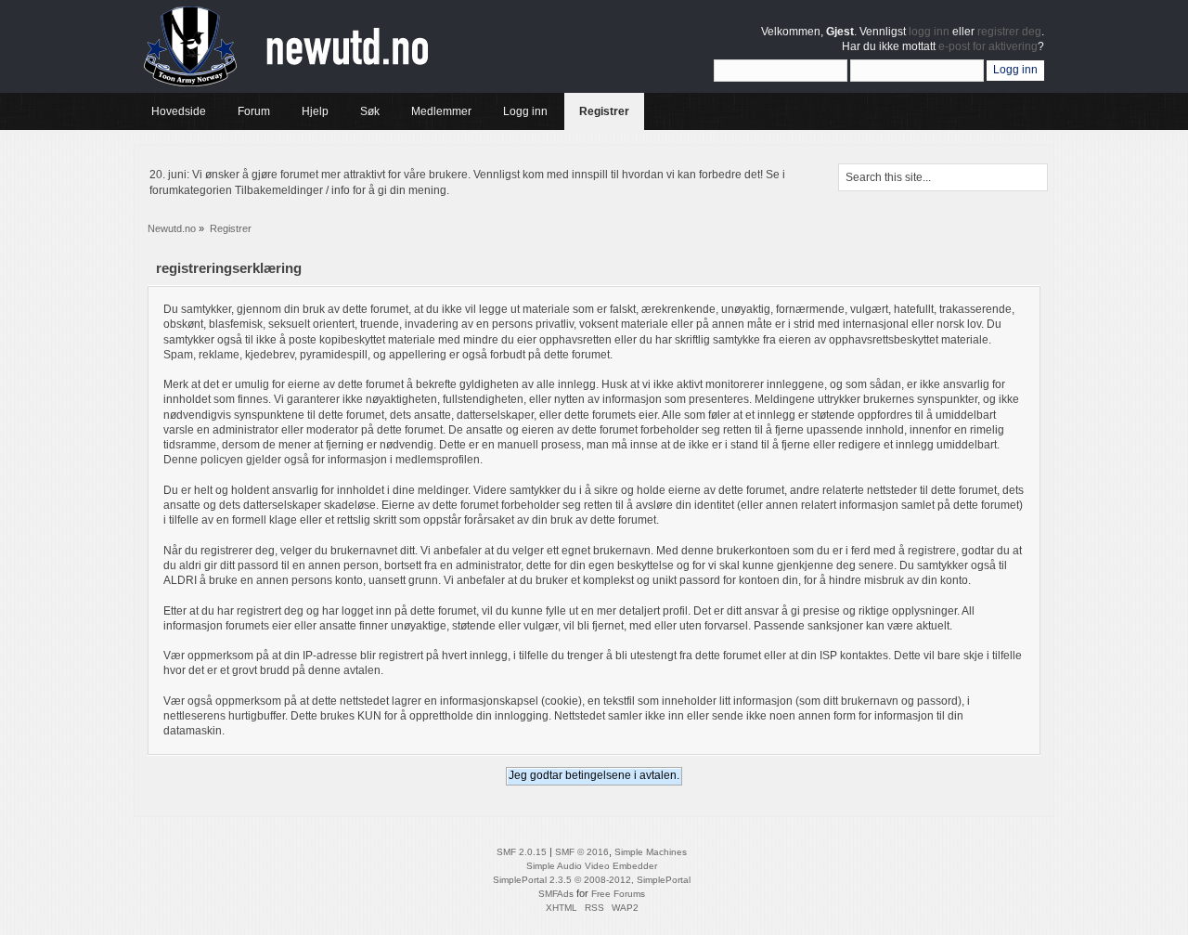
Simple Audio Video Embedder (591, 866)
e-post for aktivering (988, 46)
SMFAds (556, 894)
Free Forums (618, 894)
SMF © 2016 (582, 852)
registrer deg (1009, 31)
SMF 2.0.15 (522, 852)
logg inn (929, 31)
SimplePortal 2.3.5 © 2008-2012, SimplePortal (592, 880)
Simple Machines (650, 852)
